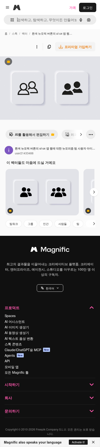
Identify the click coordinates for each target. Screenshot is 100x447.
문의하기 (12, 411)
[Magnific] (50, 250)
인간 (46, 224)
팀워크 (14, 224)
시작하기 (12, 384)
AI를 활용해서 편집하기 (29, 135)
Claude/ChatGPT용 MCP (27, 349)
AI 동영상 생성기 (17, 332)
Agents (14, 355)
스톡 (14, 33)
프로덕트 (12, 307)
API (7, 361)
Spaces (10, 315)
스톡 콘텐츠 (13, 344)
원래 (26, 62)
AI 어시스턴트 (15, 321)
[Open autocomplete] (10, 20)
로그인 (88, 7)
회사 (8, 397)
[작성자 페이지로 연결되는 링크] (9, 150)
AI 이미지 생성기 (17, 327)
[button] (50, 288)
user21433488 (24, 153)
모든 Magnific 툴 (17, 372)
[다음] (81, 134)
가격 (72, 7)
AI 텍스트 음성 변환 (19, 338)
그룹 (30, 224)
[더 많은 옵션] (36, 46)
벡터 (24, 33)
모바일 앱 (12, 366)
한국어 (50, 288)
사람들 (62, 224)
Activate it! (78, 442)
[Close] (93, 442)
